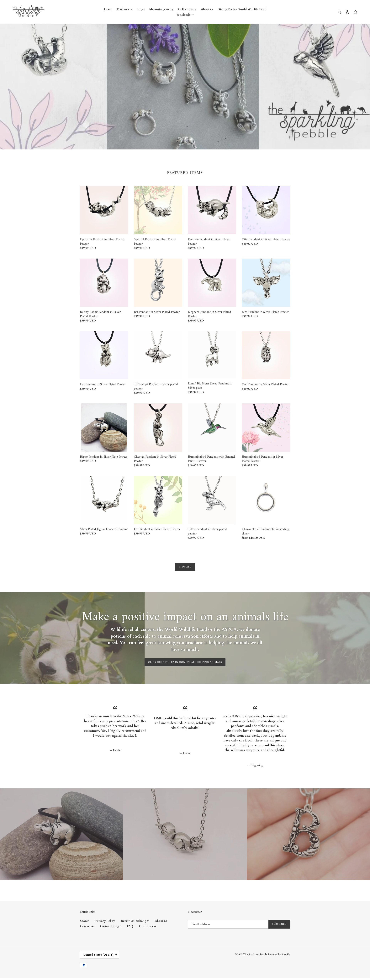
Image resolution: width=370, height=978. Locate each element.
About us (161, 921)
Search (84, 921)
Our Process (147, 926)
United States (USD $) (99, 955)
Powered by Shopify (279, 954)
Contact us (87, 926)
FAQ (130, 926)
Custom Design (110, 926)
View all (185, 567)
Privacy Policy (105, 921)
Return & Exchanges (135, 921)
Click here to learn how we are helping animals (185, 662)
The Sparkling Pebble (255, 954)
